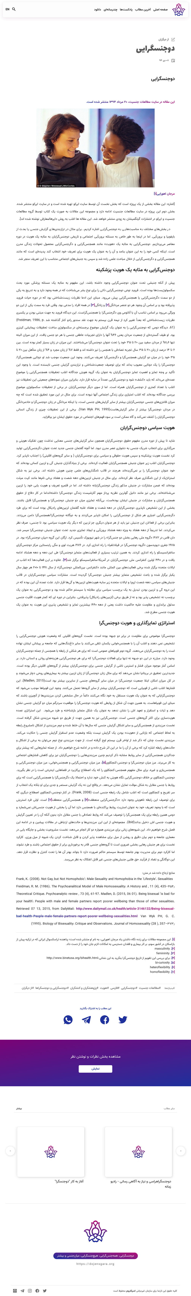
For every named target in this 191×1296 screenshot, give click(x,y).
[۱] (155, 193)
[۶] (173, 967)
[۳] (173, 953)
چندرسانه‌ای (110, 9)
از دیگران (164, 39)
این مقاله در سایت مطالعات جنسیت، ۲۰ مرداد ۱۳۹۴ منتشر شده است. (130, 102)
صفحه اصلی (160, 9)
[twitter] (45, 1290)
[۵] (173, 963)
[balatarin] (15, 1290)
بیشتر (19, 1108)
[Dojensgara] (177, 9)
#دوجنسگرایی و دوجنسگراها (52, 988)
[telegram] (22, 1290)
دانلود (97, 9)
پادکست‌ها (125, 9)
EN (7, 9)
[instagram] (30, 1290)
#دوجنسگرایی (129, 988)
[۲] (173, 949)
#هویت (104, 988)
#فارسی (115, 988)
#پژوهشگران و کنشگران (84, 988)
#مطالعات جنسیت (150, 988)
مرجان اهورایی (166, 193)
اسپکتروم (130, 1291)
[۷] (173, 972)
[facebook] (37, 1290)
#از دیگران (28, 988)
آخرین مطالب (142, 9)
